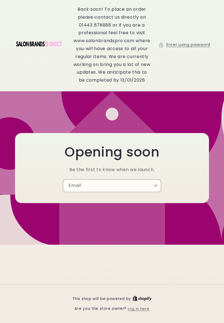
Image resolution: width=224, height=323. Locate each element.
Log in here (138, 308)
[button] (184, 44)
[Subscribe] (155, 185)
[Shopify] (142, 298)
